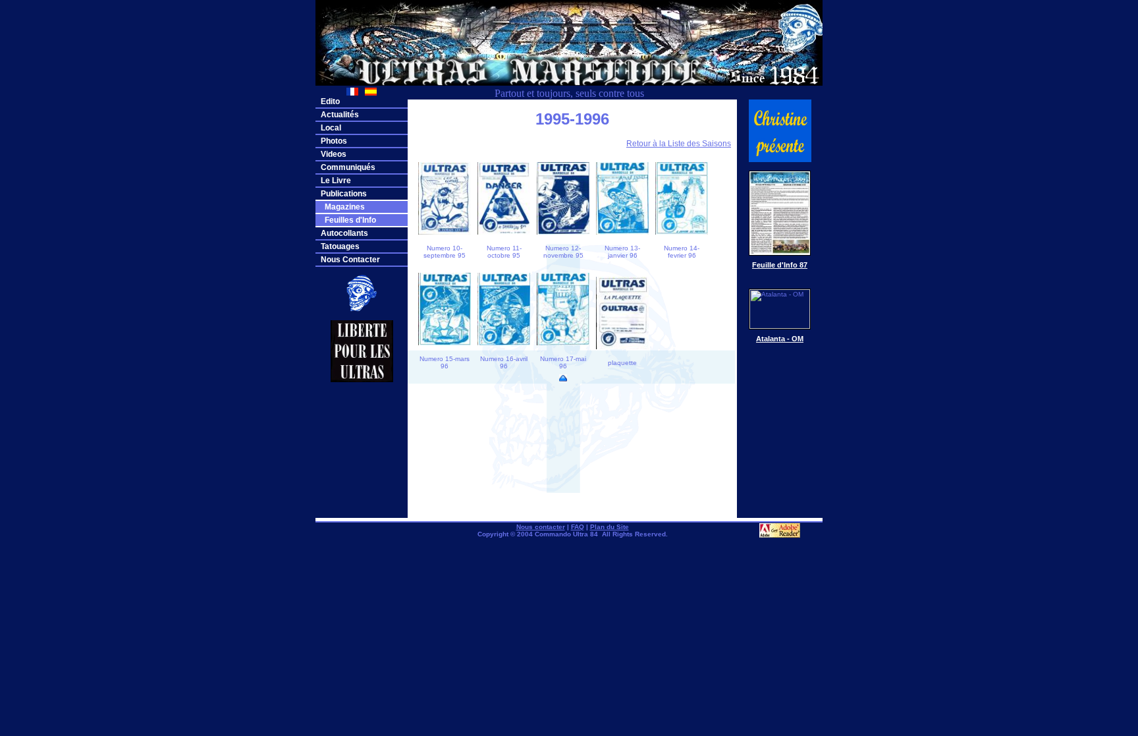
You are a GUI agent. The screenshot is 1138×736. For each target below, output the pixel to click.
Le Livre (336, 180)
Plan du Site (609, 526)
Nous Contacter (350, 259)
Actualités (340, 114)
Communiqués (348, 167)
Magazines (343, 207)
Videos (333, 154)
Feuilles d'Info (348, 220)
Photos (334, 141)
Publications (344, 193)
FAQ (577, 526)
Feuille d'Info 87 (779, 265)
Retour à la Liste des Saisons (678, 143)
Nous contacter (540, 526)
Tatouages (340, 246)
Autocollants (344, 233)
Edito (330, 101)
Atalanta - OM (779, 339)
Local (331, 127)
